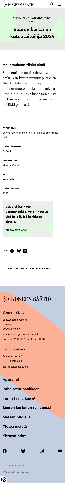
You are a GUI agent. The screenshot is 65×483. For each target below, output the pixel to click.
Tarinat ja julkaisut (19, 398)
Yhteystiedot (14, 435)
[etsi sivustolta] (51, 3)
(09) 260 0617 (16, 339)
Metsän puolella (17, 416)
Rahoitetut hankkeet (21, 388)
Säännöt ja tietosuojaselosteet (17, 471)
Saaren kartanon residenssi (27, 407)
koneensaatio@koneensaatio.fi (20, 334)
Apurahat (11, 379)
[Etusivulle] (22, 5)
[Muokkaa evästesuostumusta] (3, 479)
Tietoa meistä (15, 426)
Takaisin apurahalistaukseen (29, 268)
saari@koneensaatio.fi (15, 366)
